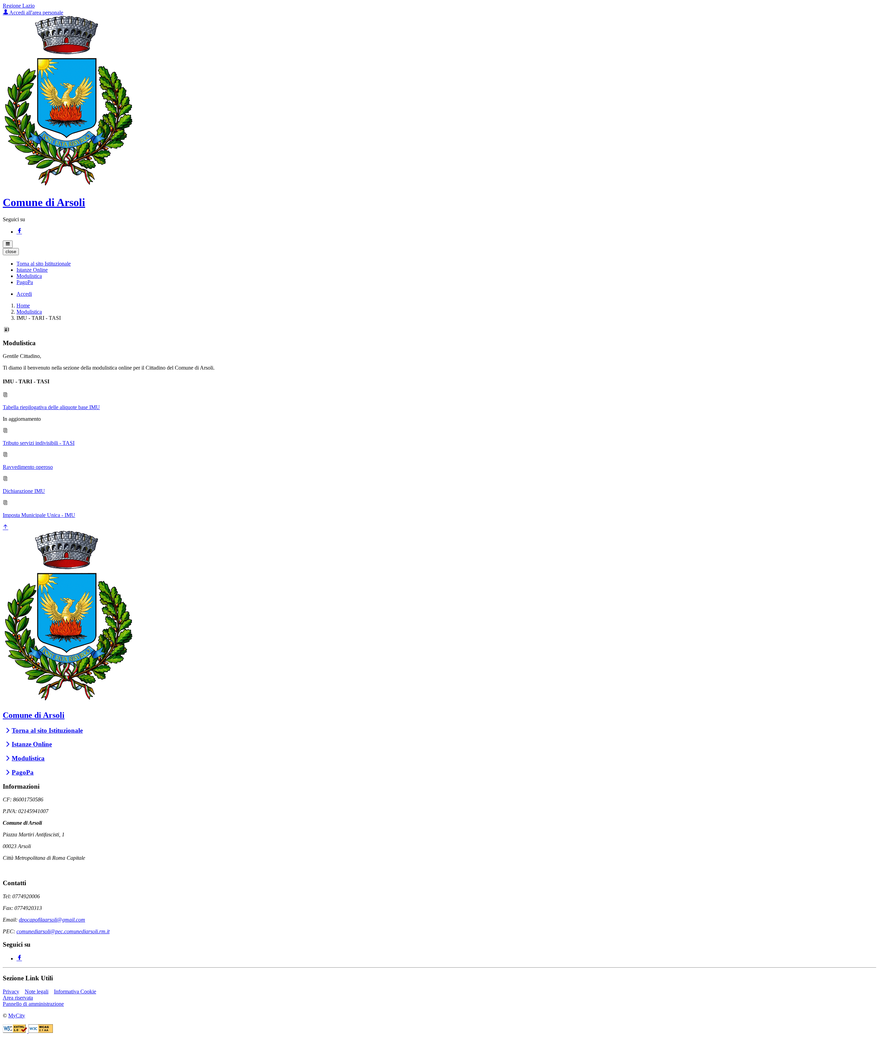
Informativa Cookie (75, 991)
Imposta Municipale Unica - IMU (39, 515)
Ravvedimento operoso (28, 467)
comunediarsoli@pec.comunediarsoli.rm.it (63, 931)
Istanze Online (32, 744)
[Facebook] (19, 232)
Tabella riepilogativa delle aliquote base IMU (51, 407)
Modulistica (29, 312)
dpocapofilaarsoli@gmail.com (52, 920)
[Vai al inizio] (5, 527)
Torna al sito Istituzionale (47, 730)
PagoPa (23, 772)
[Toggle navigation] (8, 244)
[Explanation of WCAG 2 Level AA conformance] (40, 1031)
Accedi (24, 294)
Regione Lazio (19, 6)
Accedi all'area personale (35, 12)
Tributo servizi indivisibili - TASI (39, 443)
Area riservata (18, 998)
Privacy (11, 991)
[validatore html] (15, 1031)
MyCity (16, 1015)
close (10, 251)
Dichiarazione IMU (24, 491)
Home (23, 305)
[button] (43, 264)
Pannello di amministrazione (33, 1004)
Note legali (36, 991)
